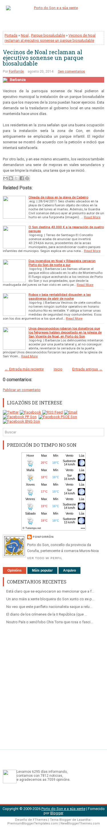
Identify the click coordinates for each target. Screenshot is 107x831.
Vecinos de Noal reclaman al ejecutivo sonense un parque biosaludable (43, 57)
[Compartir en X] (16, 178)
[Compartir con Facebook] (22, 178)
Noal (25, 35)
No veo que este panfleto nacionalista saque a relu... (49, 607)
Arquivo (69, 570)
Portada (11, 35)
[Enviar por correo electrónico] (5, 178)
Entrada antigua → (87, 369)
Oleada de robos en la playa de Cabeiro (58, 197)
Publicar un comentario (22, 390)
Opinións (14, 570)
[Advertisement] (53, 684)
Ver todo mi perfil (44, 558)
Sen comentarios (71, 72)
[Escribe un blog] (11, 178)
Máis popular (42, 570)
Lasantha (83, 820)
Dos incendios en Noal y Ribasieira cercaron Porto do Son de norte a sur (62, 263)
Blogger (56, 813)
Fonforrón (16, 72)
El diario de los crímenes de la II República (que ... (46, 614)
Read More (92, 217)
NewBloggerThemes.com (80, 823)
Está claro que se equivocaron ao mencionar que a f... (50, 591)
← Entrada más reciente (24, 369)
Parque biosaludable (48, 35)
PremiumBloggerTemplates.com (32, 823)
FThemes (40, 820)
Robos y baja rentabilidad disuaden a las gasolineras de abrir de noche (60, 297)
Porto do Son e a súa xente (63, 809)
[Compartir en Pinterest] (27, 178)
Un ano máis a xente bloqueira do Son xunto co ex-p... (50, 599)
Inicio (58, 369)
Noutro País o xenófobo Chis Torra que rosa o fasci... (49, 622)
